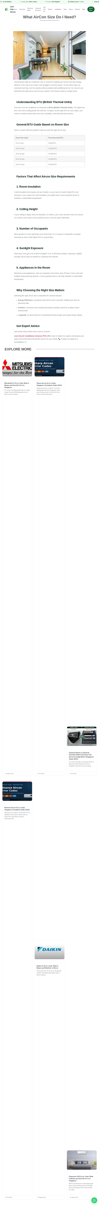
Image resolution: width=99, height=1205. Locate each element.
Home (15, 9)
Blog (83, 9)
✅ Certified (76, 1)
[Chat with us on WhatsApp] (94, 1200)
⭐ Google (28, 1)
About (71, 9)
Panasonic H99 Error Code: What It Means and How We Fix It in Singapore (81, 1179)
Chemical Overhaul (38, 9)
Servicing (22, 9)
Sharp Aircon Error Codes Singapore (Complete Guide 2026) (49, 384)
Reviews (77, 9)
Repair (50, 9)
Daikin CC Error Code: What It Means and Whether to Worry (47, 967)
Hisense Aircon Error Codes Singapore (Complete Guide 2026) (17, 809)
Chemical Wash (30, 9)
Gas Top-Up (44, 9)
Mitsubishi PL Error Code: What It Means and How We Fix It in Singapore (16, 385)
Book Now (91, 9)
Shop (65, 9)
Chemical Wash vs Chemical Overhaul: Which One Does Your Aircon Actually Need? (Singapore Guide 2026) (81, 756)
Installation (58, 9)
